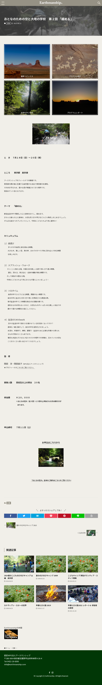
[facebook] (49, 672)
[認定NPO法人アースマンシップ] (50, 3)
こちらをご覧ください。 (26, 367)
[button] (99, 3)
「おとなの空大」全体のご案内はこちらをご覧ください (51, 480)
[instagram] (52, 672)
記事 (8, 23)
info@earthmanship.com (15, 664)
